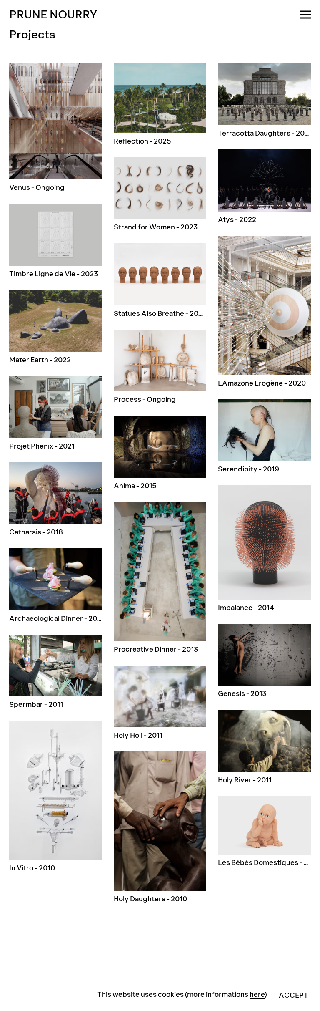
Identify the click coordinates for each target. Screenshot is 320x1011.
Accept (293, 995)
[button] (305, 9)
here (257, 994)
